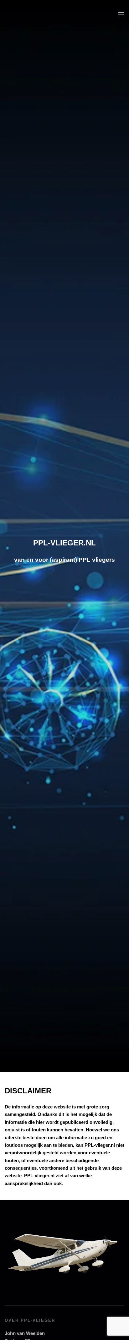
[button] (121, 14)
